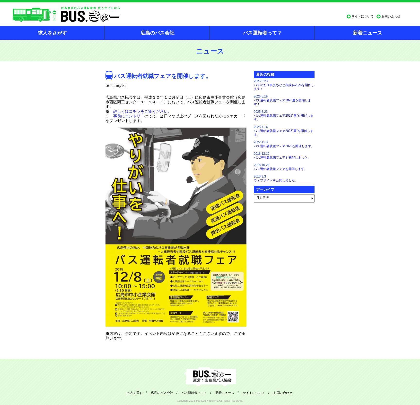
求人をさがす (52, 32)
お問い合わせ (390, 16)
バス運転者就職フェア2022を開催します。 (284, 146)
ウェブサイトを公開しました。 (276, 180)
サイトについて (362, 16)
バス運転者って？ (262, 32)
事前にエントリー (128, 116)
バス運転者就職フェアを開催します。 (280, 169)
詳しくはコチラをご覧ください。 (142, 111)
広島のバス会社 (157, 32)
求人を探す (134, 393)
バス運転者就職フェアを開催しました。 (282, 157)
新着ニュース (367, 32)
